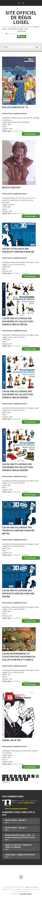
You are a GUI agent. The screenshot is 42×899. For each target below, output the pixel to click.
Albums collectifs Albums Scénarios (22, 849)
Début (5, 776)
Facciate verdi (25, 894)
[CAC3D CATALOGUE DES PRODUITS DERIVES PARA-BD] (19, 234)
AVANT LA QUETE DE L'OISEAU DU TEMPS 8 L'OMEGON (18, 846)
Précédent (11, 776)
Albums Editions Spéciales (18, 857)
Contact (26, 803)
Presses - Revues (18, 131)
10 (8, 779)
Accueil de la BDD (24, 27)
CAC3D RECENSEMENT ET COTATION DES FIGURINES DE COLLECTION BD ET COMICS (18, 656)
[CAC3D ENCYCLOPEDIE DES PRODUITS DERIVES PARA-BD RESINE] (19, 576)
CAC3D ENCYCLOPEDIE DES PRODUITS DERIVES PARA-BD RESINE (18, 593)
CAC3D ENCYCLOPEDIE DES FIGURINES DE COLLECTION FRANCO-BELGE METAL (17, 321)
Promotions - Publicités (20, 273)
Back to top (21, 877)
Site (32, 803)
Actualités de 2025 (16, 822)
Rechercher (21, 31)
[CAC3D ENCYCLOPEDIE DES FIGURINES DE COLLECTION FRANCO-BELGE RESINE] (19, 372)
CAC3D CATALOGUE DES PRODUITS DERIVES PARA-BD (18, 250)
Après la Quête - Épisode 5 (15, 820)
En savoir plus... (31, 134)
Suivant (21, 779)
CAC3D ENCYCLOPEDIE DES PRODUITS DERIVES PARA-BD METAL (18, 530)
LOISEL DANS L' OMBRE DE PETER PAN (19, 855)
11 (12, 779)
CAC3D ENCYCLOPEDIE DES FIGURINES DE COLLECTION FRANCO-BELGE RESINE (17, 394)
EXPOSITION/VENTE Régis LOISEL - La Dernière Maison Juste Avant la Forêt (20, 836)
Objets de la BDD (18, 213)
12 (17, 779)
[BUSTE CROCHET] (19, 162)
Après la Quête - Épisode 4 (15, 828)
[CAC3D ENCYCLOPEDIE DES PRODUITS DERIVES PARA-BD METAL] (19, 513)
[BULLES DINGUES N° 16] (19, 80)
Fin (26, 779)
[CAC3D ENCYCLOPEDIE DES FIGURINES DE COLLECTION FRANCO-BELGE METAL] (19, 299)
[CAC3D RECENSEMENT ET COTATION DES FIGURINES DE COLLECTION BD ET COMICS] (19, 639)
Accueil (14, 27)
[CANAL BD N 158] (19, 714)
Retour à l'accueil (31, 887)
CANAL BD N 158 (11, 740)
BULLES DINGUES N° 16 (15, 107)
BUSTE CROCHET (11, 187)
